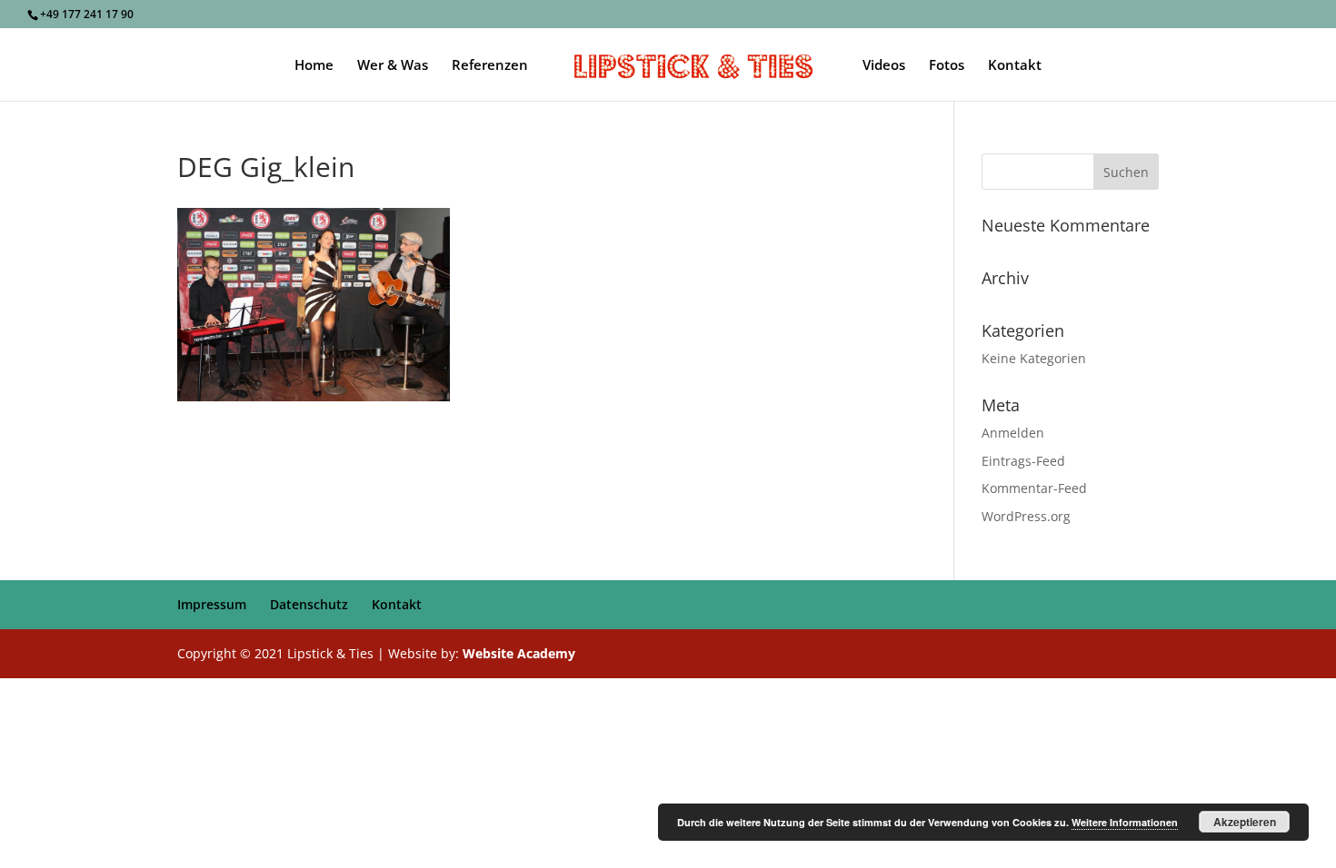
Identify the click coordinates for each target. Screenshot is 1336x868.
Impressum (211, 604)
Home (314, 66)
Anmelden (1013, 432)
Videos (883, 66)
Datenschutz (309, 604)
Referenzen (490, 66)
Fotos (946, 66)
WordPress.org (1026, 516)
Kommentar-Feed (1034, 488)
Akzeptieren (1244, 822)
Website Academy (519, 653)
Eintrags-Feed (1023, 460)
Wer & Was (392, 66)
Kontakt (1015, 66)
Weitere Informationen (1125, 822)
